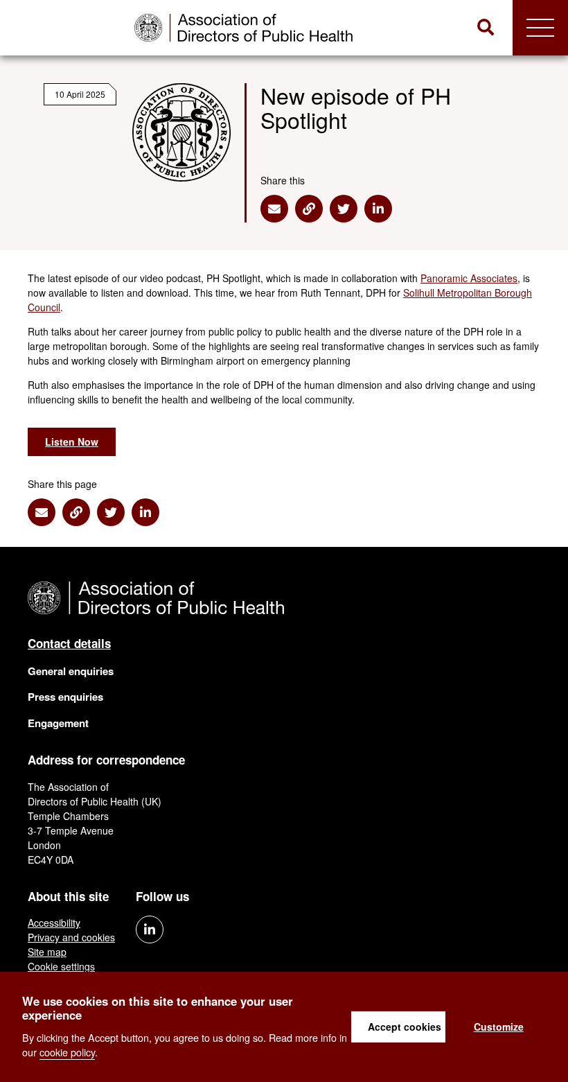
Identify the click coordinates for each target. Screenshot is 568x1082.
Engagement (58, 723)
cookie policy (67, 1052)
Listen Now (71, 441)
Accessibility (54, 923)
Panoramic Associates (468, 278)
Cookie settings (61, 966)
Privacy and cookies (71, 937)
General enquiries (71, 671)
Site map (47, 952)
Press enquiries (65, 696)
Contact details (69, 643)
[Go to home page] (243, 27)
